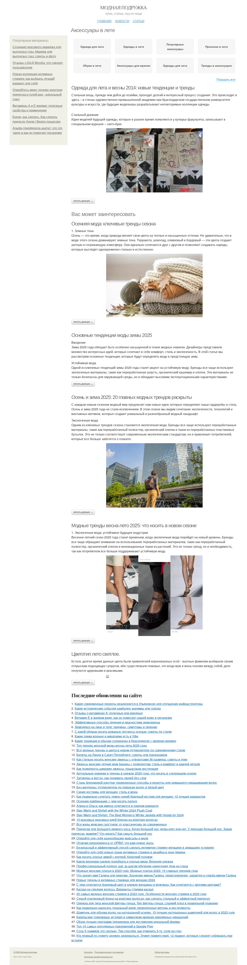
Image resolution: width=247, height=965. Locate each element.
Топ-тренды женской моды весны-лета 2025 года (111, 745)
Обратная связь (162, 952)
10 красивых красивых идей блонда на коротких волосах (117, 819)
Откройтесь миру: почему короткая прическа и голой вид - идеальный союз (37, 94)
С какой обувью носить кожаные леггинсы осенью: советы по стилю (123, 731)
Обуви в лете (92, 65)
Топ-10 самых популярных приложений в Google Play (114, 926)
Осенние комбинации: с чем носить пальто (106, 801)
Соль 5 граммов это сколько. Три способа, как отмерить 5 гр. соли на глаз (128, 931)
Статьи (138, 20)
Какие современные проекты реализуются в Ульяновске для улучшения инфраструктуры (139, 703)
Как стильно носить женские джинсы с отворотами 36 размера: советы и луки (131, 759)
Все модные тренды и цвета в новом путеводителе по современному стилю (130, 750)
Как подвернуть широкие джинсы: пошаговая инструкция (117, 768)
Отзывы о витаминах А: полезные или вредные (109, 713)
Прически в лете (216, 46)
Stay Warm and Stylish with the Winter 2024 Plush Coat (114, 810)
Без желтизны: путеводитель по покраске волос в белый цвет (120, 787)
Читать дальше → (83, 201)
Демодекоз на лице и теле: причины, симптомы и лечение (116, 727)
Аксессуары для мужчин (133, 65)
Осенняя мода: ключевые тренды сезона (113, 224)
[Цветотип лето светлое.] (154, 676)
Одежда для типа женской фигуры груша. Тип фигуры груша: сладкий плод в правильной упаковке (147, 903)
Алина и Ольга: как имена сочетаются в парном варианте (117, 805)
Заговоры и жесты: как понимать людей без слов (111, 778)
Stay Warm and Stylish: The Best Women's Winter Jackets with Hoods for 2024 (130, 815)
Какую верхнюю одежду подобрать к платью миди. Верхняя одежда (124, 861)
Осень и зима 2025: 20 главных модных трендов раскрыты (131, 397)
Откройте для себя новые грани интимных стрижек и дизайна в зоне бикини (130, 852)
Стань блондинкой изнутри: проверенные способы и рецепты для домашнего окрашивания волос (146, 782)
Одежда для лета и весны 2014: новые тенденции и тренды (132, 88)
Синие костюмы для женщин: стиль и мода (107, 792)
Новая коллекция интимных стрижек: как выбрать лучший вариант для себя (34, 78)
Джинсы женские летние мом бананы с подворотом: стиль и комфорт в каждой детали (138, 764)
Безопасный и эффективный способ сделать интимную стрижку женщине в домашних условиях (145, 847)
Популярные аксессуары (175, 46)
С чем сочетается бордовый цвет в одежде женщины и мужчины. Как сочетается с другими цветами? (148, 884)
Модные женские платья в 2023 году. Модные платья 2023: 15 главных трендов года (137, 870)
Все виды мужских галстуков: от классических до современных (121, 824)
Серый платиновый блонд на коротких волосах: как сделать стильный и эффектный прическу (143, 898)
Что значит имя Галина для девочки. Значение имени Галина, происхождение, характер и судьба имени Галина (156, 875)
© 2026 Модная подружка (25, 952)
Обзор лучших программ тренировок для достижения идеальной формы (128, 921)
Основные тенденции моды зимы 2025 (111, 335)
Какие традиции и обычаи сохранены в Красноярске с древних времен (125, 741)
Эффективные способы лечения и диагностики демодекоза (117, 722)
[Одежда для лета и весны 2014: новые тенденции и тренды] (154, 160)
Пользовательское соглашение (109, 952)
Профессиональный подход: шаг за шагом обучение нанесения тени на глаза (132, 866)
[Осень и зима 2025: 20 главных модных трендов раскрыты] (154, 475)
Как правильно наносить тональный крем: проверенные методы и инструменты (133, 907)
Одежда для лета (92, 46)
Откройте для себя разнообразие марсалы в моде (112, 838)
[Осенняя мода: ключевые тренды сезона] (154, 285)
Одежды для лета (175, 65)
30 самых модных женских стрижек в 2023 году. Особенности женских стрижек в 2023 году (141, 894)
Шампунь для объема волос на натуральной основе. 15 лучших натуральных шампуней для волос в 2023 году (155, 912)
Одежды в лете (133, 46)
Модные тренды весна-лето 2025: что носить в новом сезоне (133, 525)
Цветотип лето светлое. (95, 654)
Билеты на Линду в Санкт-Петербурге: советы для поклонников (121, 754)
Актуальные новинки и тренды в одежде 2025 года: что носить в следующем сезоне (136, 773)
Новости (122, 20)
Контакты (88, 952)
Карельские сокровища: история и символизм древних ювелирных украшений (132, 917)
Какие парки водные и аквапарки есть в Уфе (106, 736)
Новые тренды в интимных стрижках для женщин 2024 (115, 880)
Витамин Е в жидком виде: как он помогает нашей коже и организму (123, 717)
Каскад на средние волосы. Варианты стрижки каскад (114, 889)
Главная (104, 20)
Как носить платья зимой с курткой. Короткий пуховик (114, 856)
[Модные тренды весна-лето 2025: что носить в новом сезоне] (154, 595)
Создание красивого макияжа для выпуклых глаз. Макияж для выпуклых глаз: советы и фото (37, 51)
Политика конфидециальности (98, 956)
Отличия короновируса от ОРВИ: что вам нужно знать (115, 843)
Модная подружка (123, 7)
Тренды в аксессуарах (216, 65)
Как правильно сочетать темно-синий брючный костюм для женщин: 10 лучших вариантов (140, 796)
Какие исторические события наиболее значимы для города (118, 708)
